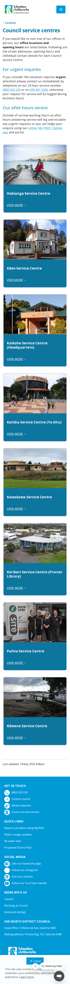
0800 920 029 (12, 90)
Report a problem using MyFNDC (24, 828)
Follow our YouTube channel (29, 883)
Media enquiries (21, 805)
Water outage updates (18, 834)
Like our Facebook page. (26, 863)
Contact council (21, 799)
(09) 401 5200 (39, 90)
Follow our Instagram (25, 870)
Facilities (10, 23)
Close (37, 961)
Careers (9, 899)
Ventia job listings (15, 912)
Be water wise (12, 841)
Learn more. (26, 977)
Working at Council (16, 905)
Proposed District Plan (18, 847)
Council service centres (25, 812)
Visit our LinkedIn (22, 876)
